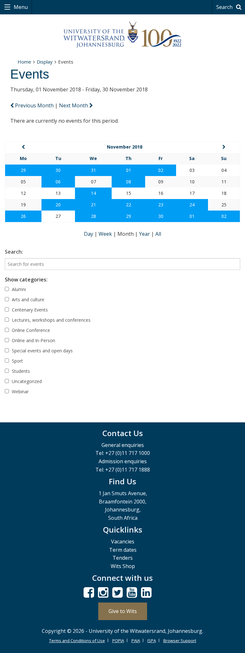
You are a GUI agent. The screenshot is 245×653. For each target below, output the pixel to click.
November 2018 (124, 147)
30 (58, 170)
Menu (20, 7)
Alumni (18, 289)
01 (128, 170)
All (158, 233)
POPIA (118, 640)
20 (58, 205)
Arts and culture (27, 299)
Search (225, 7)
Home (24, 61)
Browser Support (179, 640)
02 (160, 170)
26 (23, 216)
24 (192, 205)
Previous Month (34, 105)
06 (58, 182)
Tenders (123, 557)
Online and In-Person (33, 340)
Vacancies (122, 541)
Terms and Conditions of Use (77, 640)
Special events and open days (42, 351)
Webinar (20, 391)
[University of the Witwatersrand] (122, 34)
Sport (17, 361)
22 (128, 205)
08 (128, 182)
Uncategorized (26, 381)
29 (23, 170)
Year (145, 233)
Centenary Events (29, 310)
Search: (14, 251)
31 (93, 170)
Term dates (123, 549)
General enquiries (122, 445)
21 (93, 205)
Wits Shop (123, 566)
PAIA (135, 640)
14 (93, 193)
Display (45, 61)
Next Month (74, 105)
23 (160, 205)
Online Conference (30, 330)
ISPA (151, 640)
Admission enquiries (123, 461)
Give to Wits (122, 611)
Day (89, 233)
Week (106, 233)
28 (93, 216)
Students (20, 371)
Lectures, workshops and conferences (51, 320)
